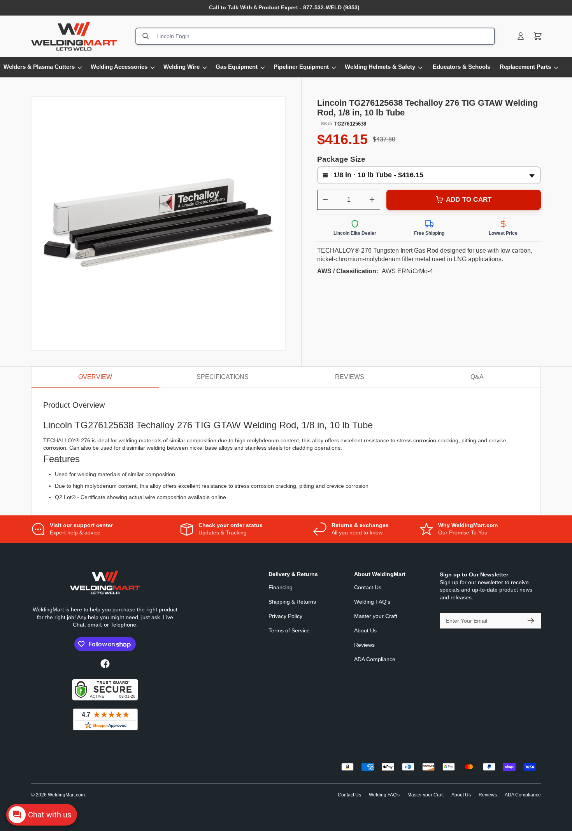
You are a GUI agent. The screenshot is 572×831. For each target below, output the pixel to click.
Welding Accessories (119, 67)
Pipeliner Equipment (301, 67)
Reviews (364, 645)
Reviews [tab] (349, 377)
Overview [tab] (95, 377)
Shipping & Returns (292, 602)
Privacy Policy (285, 616)
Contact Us (367, 587)
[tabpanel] (286, 451)
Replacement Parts (525, 67)
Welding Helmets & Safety (380, 67)
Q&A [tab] (477, 377)
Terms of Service (289, 630)
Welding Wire (181, 67)
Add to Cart (468, 199)
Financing (280, 587)
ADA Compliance (374, 659)
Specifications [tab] (223, 377)
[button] (538, 36)
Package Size (341, 159)
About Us (365, 630)
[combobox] (315, 36)
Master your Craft (375, 616)
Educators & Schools (461, 67)
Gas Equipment (237, 67)
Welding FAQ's (372, 602)
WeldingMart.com (66, 795)
